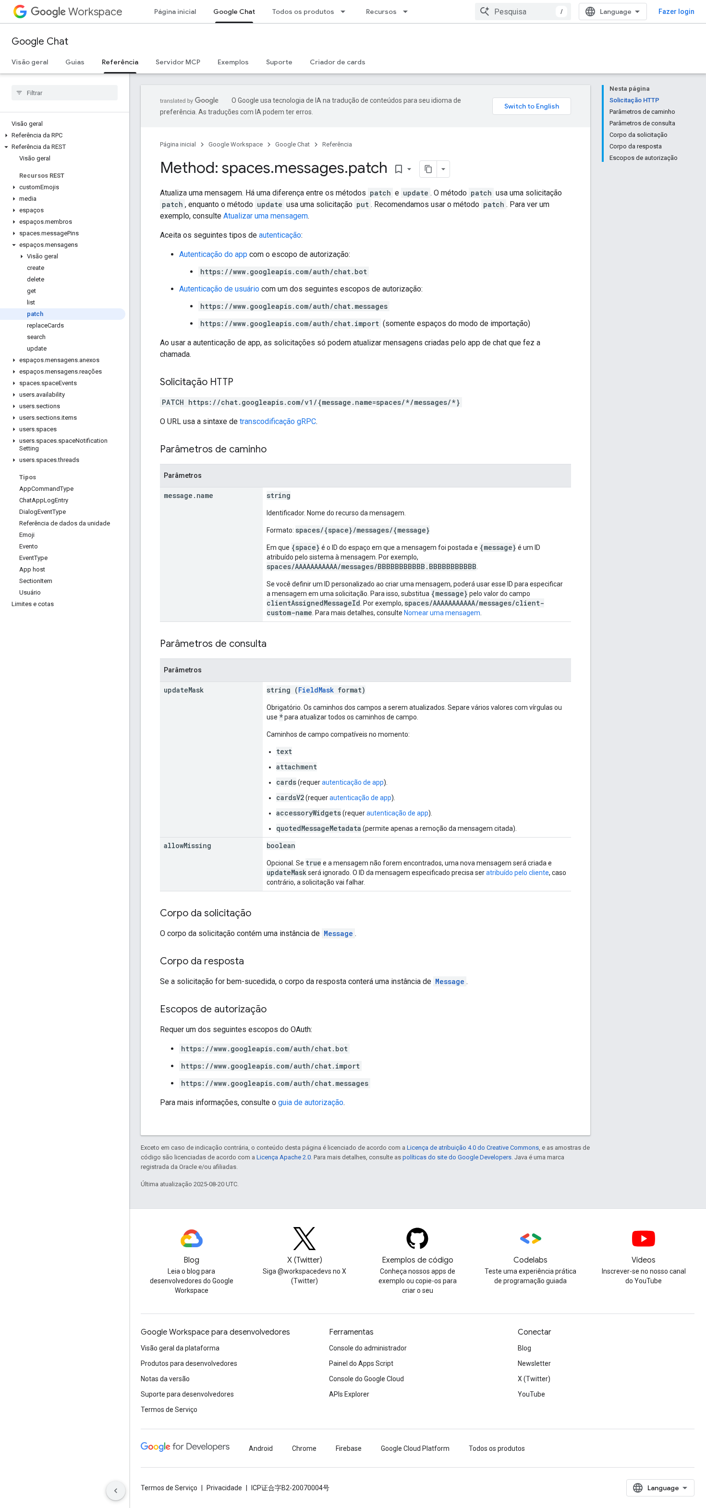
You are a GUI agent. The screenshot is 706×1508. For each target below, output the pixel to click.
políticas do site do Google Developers (456, 1157)
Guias (75, 62)
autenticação (280, 235)
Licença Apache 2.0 (283, 1157)
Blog (524, 1348)
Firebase (349, 1448)
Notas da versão (165, 1379)
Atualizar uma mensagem (265, 215)
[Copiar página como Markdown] (428, 169)
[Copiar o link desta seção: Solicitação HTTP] (243, 383)
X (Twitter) (534, 1379)
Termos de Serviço (169, 1409)
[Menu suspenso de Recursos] (408, 11)
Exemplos (233, 62)
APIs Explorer (349, 1394)
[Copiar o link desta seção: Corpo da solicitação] (260, 914)
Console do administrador (368, 1348)
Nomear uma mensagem (442, 613)
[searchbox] (65, 92)
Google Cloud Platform (415, 1448)
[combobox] (523, 11)
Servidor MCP (178, 62)
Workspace (95, 11)
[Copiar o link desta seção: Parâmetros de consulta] (276, 644)
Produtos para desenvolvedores (189, 1363)
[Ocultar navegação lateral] (115, 1490)
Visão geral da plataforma (180, 1348)
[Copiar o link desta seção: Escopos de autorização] (276, 1010)
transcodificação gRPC (278, 421)
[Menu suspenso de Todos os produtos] (345, 11)
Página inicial (175, 11)
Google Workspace (235, 144)
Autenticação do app (213, 254)
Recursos (381, 11)
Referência (120, 62)
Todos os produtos (303, 11)
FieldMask (316, 689)
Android (261, 1448)
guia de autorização (310, 1102)
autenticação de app (353, 782)
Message (338, 933)
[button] (62, 135)
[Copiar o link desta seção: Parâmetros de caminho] (276, 450)
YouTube (531, 1394)
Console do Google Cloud (366, 1379)
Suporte (279, 62)
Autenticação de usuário (219, 288)
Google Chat (234, 11)
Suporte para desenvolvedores (187, 1394)
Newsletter (534, 1363)
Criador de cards (337, 62)
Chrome (304, 1448)
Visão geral (30, 62)
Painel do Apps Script (361, 1363)
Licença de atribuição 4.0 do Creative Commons (473, 1147)
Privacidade (224, 1488)
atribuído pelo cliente (517, 872)
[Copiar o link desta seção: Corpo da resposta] (253, 962)
